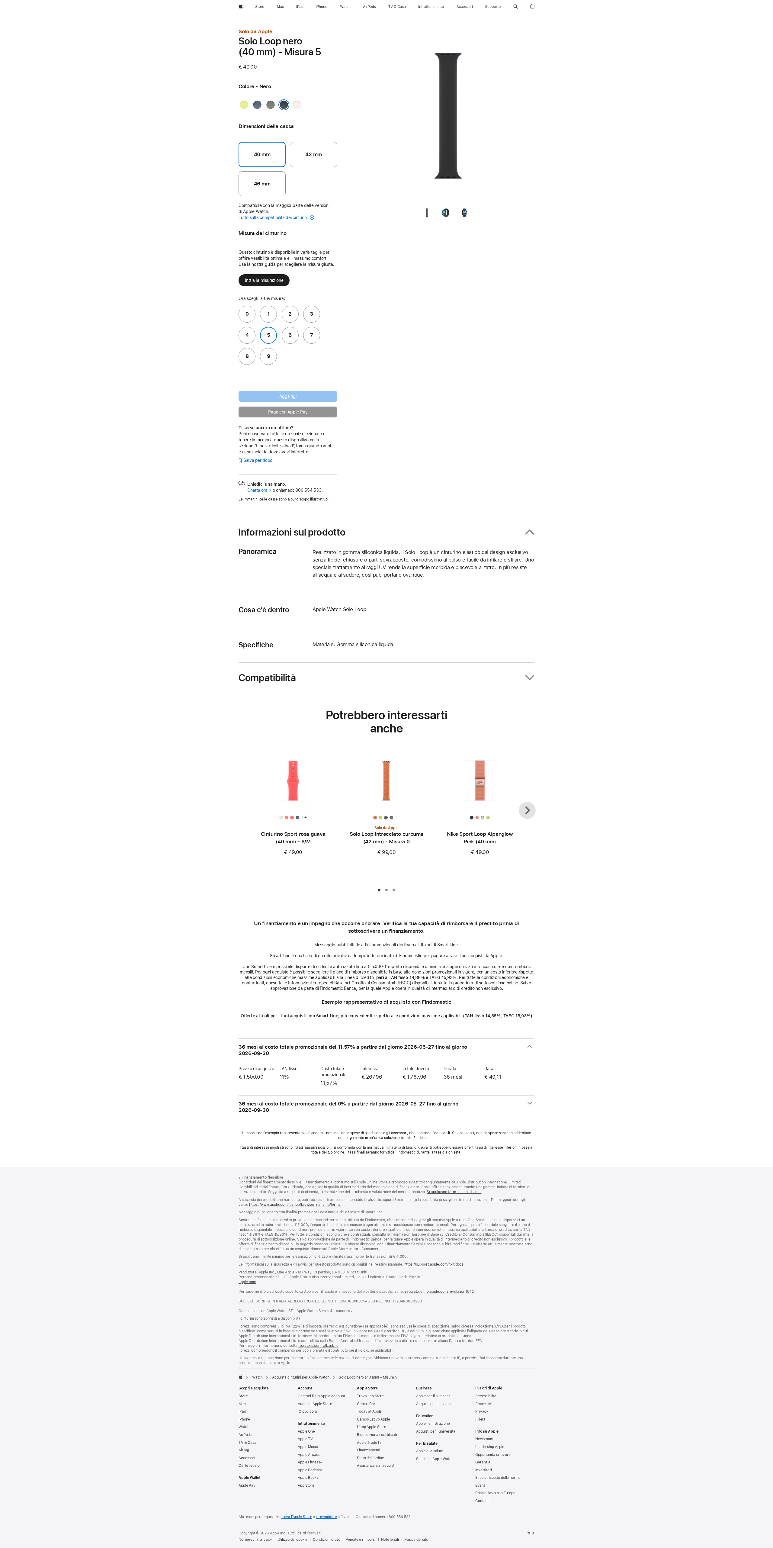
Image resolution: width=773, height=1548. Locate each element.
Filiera (480, 1419)
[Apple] (241, 1376)
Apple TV (305, 1439)
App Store (306, 1485)
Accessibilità (485, 1396)
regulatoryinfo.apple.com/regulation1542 (439, 1291)
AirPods (245, 1435)
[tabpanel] (448, 114)
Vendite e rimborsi (361, 1539)
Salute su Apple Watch (434, 1459)
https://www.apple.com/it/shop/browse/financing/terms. (295, 1204)
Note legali (390, 1539)
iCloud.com (307, 1411)
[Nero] (283, 104)
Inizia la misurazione (264, 280)
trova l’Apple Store (296, 1517)
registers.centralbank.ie (318, 1346)
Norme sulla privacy (255, 1539)
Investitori (483, 1470)
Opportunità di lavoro (492, 1455)
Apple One (306, 1431)
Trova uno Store (370, 1396)
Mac (242, 1404)
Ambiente (483, 1404)
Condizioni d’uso (326, 1539)
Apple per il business (433, 1396)
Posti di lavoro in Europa (495, 1493)
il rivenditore (326, 1517)
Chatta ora (259, 490)
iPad (242, 1411)
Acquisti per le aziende (435, 1404)
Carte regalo (249, 1465)
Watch (257, 1377)
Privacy (481, 1411)
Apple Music (308, 1447)
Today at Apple (369, 1411)
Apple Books (308, 1478)
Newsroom (484, 1439)
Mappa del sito (416, 1539)
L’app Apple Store (371, 1427)
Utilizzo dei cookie (292, 1539)
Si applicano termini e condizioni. (454, 1192)
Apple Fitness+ (310, 1462)
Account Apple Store (315, 1404)
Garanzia (482, 1462)
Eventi (480, 1485)
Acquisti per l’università (435, 1431)
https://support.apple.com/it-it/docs (434, 1264)
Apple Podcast (310, 1470)
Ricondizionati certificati (377, 1435)
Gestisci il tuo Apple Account (321, 1396)
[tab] (427, 214)
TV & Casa (247, 1442)
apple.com (247, 1282)
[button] (515, 6)
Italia (530, 1533)
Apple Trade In (369, 1442)
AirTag (244, 1450)
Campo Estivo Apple (373, 1419)
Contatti (482, 1501)
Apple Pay (247, 1485)
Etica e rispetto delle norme (498, 1478)
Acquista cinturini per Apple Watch (300, 1377)
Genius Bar (366, 1404)
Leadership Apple (489, 1447)
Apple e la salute (429, 1451)
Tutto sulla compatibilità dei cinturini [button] (274, 217)
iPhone (244, 1419)
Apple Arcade (309, 1455)
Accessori (247, 1458)
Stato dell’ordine (370, 1458)
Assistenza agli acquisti (376, 1465)
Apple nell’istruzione (433, 1423)
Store (243, 1396)
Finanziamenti (368, 1450)
